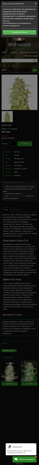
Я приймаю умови (19, 32)
